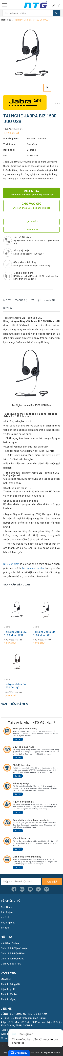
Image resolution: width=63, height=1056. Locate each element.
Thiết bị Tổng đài (10, 984)
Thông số (21, 300)
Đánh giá (50, 300)
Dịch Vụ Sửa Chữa (11, 963)
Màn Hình (6, 979)
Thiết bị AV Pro (9, 994)
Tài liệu (36, 300)
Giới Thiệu (6, 907)
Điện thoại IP (8, 989)
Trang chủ (6, 20)
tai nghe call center (33, 568)
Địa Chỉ (5, 917)
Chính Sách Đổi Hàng (12, 958)
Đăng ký (52, 881)
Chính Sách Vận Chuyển (14, 948)
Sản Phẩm (7, 912)
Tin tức (5, 927)
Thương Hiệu (8, 922)
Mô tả (7, 300)
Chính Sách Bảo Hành (13, 953)
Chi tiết (18, 739)
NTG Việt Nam (11, 564)
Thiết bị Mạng (8, 999)
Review (7, 308)
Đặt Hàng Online (10, 943)
